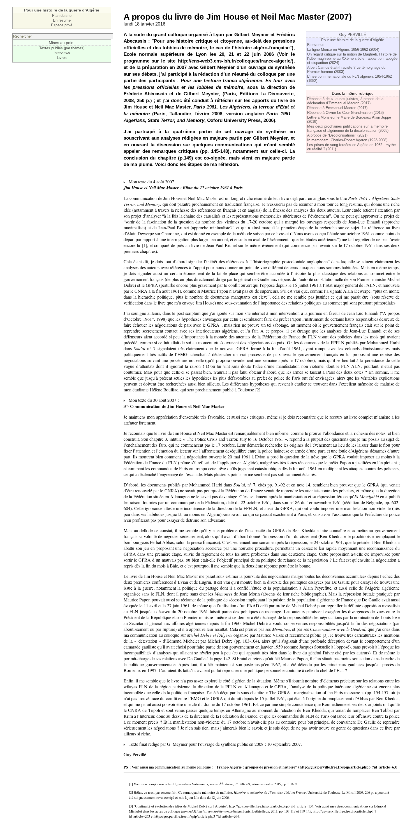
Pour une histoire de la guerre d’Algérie (352, 40)
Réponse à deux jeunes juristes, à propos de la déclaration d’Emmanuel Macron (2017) (345, 101)
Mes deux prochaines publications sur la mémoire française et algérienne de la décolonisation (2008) (347, 128)
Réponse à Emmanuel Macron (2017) (337, 108)
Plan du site (61, 15)
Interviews (62, 53)
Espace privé (61, 25)
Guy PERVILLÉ (352, 34)
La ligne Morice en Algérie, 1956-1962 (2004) (343, 49)
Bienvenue (315, 45)
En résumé (62, 20)
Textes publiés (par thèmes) (61, 48)
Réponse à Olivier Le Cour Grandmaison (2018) (345, 112)
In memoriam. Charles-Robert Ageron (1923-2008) (347, 140)
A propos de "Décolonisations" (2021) (337, 135)
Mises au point (62, 42)
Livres (62, 58)
